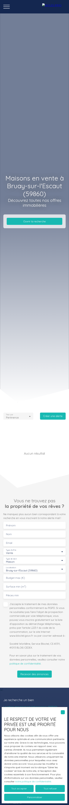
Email (9, 543)
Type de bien (11, 559)
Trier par (9, 415)
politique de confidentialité (25, 663)
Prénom (11, 525)
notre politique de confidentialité (33, 781)
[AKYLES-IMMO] (54, 6)
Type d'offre (11, 550)
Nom (9, 534)
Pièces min (12, 595)
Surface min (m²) (16, 586)
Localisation (11, 568)
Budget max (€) (15, 577)
